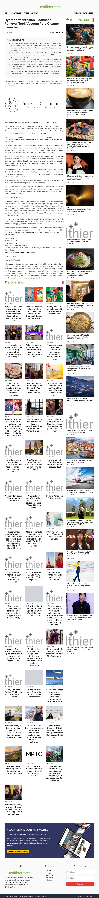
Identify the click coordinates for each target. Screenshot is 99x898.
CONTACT (34, 13)
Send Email (13, 243)
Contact (49, 880)
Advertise (49, 877)
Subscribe (80, 884)
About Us (49, 875)
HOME (7, 13)
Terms (80, 896)
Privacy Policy (88, 896)
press (26, 13)
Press (49, 873)
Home (49, 870)
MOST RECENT (17, 13)
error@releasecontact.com (14, 271)
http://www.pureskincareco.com (23, 252)
